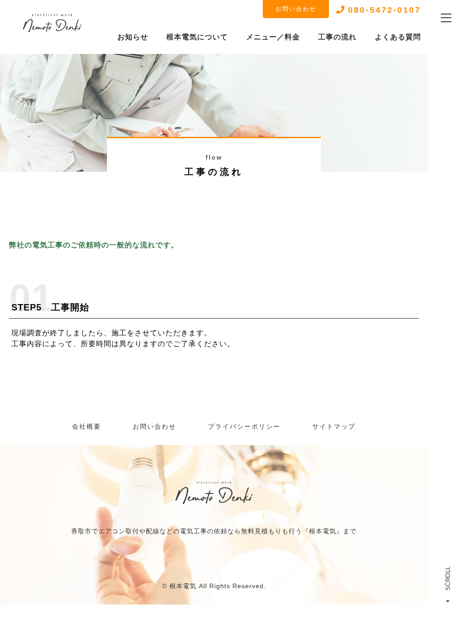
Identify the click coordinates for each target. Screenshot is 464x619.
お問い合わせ (296, 8)
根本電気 (183, 586)
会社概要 (86, 426)
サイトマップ (334, 426)
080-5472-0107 (384, 10)
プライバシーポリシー (244, 426)
